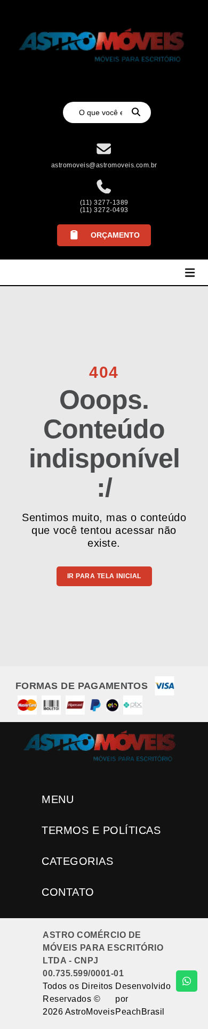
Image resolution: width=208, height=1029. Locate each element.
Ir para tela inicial (104, 576)
